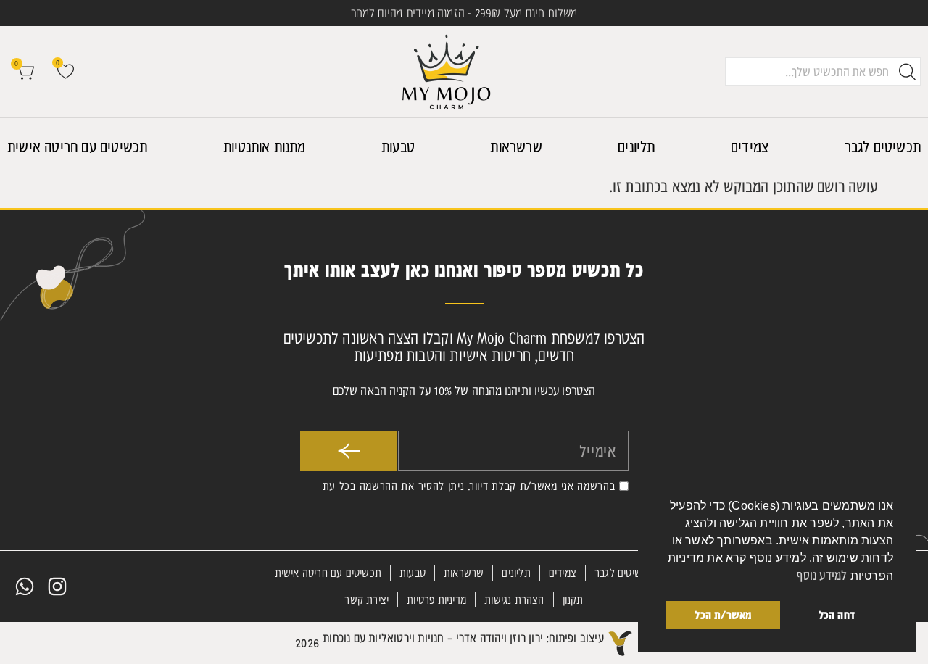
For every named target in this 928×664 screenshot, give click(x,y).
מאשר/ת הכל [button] (723, 615)
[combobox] (823, 71)
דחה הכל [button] (837, 615)
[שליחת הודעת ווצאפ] (24, 586)
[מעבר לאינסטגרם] (57, 586)
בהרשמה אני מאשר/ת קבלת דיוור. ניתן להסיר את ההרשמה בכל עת (469, 486)
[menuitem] (883, 146)
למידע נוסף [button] (822, 575)
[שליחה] (348, 451)
